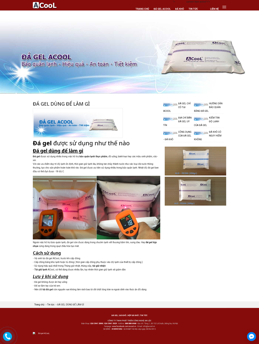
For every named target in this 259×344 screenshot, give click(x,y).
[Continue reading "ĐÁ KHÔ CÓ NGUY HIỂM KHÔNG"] (201, 132)
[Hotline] (7, 336)
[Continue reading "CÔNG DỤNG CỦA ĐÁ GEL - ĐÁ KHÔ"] (170, 132)
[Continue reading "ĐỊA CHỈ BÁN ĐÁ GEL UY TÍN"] (170, 118)
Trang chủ (142, 8)
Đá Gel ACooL (162, 8)
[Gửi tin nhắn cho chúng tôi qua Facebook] (251, 336)
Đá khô (179, 8)
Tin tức (193, 8)
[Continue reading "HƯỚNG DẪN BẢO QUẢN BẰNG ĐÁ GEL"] (201, 104)
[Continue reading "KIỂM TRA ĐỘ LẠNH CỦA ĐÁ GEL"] (201, 118)
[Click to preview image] (78, 122)
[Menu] (224, 7)
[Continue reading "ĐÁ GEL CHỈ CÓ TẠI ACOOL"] (170, 104)
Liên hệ (214, 8)
